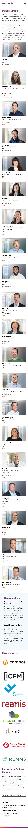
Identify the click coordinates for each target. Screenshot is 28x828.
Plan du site (5, 817)
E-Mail (3, 66)
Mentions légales (6, 815)
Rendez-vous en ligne (7, 97)
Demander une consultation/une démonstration (14, 805)
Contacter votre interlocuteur (11, 807)
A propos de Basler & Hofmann (12, 795)
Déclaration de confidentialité (9, 813)
